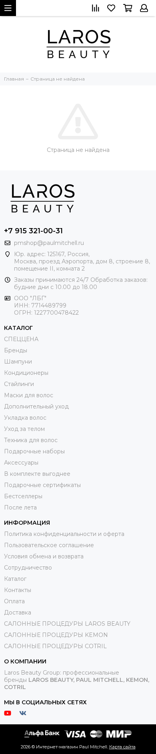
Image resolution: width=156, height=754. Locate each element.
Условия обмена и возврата (44, 556)
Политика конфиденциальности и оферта (64, 534)
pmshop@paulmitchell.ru (49, 243)
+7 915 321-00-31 (33, 230)
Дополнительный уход (36, 406)
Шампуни (18, 361)
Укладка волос (25, 417)
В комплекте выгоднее (37, 473)
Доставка (17, 612)
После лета (20, 507)
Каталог (15, 578)
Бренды (15, 350)
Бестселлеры (23, 496)
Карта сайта (122, 747)
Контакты (17, 590)
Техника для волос (31, 440)
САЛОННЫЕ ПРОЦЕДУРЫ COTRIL (55, 646)
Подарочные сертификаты (42, 485)
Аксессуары (21, 462)
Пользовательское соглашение (49, 545)
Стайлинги (19, 384)
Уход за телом (24, 429)
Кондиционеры (26, 372)
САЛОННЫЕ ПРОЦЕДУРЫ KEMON (56, 635)
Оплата (14, 601)
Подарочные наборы (34, 451)
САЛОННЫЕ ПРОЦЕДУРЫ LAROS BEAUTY (67, 623)
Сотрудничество (28, 567)
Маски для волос (28, 395)
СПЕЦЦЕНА (21, 339)
